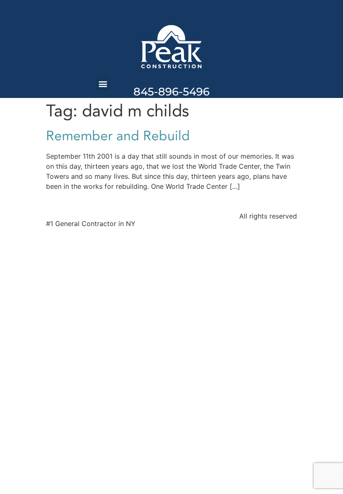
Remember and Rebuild (118, 136)
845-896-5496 (171, 91)
